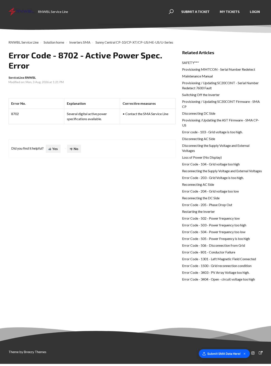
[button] (170, 11)
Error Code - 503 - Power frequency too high (214, 225)
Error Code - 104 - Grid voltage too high (211, 164)
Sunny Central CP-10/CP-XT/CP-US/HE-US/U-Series (134, 42)
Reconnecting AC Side (198, 184)
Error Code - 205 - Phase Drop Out (207, 205)
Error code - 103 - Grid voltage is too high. (212, 132)
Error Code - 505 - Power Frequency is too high (216, 239)
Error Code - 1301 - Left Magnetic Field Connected (219, 259)
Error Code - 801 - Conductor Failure (208, 252)
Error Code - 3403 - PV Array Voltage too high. (215, 272)
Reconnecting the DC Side (201, 198)
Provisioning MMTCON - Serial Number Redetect (218, 69)
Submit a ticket (195, 12)
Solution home (54, 42)
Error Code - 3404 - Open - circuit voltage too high (218, 279)
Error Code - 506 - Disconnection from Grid (213, 245)
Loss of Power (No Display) (202, 157)
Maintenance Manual (197, 76)
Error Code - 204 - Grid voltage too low (210, 191)
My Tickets (230, 12)
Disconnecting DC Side (198, 113)
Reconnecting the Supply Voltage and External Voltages (222, 171)
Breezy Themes (35, 352)
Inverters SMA (79, 42)
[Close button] (244, 354)
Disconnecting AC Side (198, 139)
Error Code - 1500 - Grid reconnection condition (217, 266)
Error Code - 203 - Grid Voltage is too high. (213, 178)
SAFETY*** (190, 63)
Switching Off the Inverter (201, 95)
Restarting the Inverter (198, 211)
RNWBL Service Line (23, 42)
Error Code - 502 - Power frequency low (211, 218)
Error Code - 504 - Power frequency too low (213, 232)
